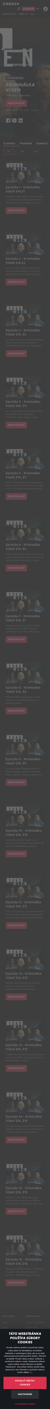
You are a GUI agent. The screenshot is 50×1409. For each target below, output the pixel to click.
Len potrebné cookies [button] (25, 1404)
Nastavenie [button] (25, 1394)
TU (31, 1372)
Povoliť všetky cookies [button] (25, 1383)
